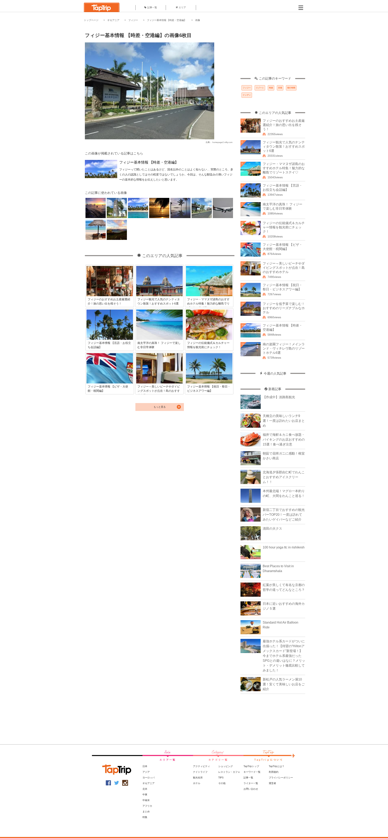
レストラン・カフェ (229, 772)
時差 (271, 88)
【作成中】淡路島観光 (279, 397)
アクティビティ (201, 766)
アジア (146, 772)
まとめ (146, 811)
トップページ (91, 20)
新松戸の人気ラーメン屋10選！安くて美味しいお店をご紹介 (284, 684)
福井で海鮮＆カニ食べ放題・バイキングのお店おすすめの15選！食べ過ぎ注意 (284, 439)
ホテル (196, 783)
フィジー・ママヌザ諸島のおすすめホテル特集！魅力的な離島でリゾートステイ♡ (284, 168)
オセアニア (113, 20)
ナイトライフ (200, 772)
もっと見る (160, 406)
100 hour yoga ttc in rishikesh (284, 547)
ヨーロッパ (148, 777)
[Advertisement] (272, 51)
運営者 (272, 783)
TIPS (221, 777)
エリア (182, 7)
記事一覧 (152, 7)
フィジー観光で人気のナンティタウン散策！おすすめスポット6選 (284, 146)
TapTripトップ (251, 766)
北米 (144, 789)
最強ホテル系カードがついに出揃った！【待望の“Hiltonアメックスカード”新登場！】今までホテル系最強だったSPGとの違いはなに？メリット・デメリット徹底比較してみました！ (284, 656)
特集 (144, 817)
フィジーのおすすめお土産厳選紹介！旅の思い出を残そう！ (284, 125)
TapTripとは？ (276, 766)
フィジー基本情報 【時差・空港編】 (166, 20)
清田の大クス (272, 528)
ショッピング (225, 766)
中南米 (146, 800)
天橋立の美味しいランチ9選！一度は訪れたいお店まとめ (284, 420)
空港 (280, 88)
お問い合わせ (251, 789)
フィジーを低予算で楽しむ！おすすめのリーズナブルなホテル (284, 308)
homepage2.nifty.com (222, 142)
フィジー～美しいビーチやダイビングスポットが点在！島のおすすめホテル (284, 268)
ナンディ (247, 95)
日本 (144, 766)
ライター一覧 (251, 783)
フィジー (133, 20)
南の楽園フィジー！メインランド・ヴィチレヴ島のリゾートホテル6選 (284, 348)
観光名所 (198, 777)
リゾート (260, 88)
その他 (222, 783)
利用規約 (273, 772)
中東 (144, 794)
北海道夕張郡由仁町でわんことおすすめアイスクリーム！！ (284, 477)
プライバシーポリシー (281, 777)
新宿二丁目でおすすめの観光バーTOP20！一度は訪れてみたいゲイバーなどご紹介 (284, 514)
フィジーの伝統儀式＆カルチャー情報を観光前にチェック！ (284, 227)
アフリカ (147, 805)
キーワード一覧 (252, 772)
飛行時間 (291, 88)
